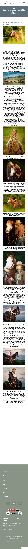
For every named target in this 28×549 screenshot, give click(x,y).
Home (5, 472)
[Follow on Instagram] (14, 504)
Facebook (8, 70)
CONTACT (6, 497)
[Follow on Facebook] (8, 504)
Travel (22, 22)
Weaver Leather (17, 391)
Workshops (6, 24)
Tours (18, 22)
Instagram (19, 69)
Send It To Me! (8, 529)
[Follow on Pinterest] (20, 504)
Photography (13, 22)
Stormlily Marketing (18, 541)
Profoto (20, 333)
